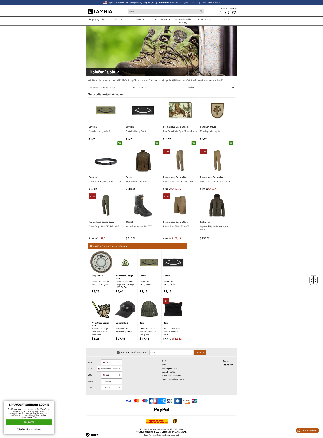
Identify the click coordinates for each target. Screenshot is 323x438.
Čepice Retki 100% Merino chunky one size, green (148, 331)
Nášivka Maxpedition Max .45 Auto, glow (100, 283)
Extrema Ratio (122, 322)
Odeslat (200, 352)
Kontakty (226, 361)
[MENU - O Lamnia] (227, 13)
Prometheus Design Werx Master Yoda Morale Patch (100, 331)
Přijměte (29, 422)
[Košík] (234, 13)
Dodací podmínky (169, 368)
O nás (164, 361)
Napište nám (228, 364)
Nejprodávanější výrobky (183, 21)
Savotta (143, 275)
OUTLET (226, 19)
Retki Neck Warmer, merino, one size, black (172, 331)
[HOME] (100, 11)
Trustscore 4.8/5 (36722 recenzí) (183, 2)
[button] (119, 143)
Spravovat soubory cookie (173, 379)
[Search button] (201, 11)
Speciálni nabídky (161, 19)
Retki (142, 322)
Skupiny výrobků (97, 19)
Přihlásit (224, 8)
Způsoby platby (168, 371)
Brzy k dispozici (204, 19)
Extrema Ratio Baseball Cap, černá (124, 330)
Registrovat (232, 8)
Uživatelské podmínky (171, 375)
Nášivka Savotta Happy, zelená (147, 283)
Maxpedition (97, 275)
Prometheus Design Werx (124, 277)
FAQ (164, 364)
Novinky (140, 19)
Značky (118, 19)
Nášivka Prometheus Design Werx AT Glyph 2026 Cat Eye (125, 284)
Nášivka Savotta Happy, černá (171, 283)
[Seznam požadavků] (220, 13)
